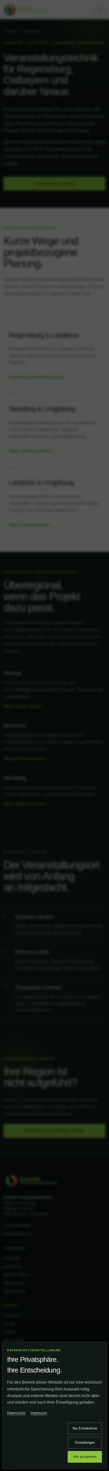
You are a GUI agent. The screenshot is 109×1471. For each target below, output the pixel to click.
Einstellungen (85, 1442)
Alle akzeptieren (85, 1457)
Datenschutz (16, 1413)
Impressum (39, 1413)
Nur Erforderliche (84, 1428)
